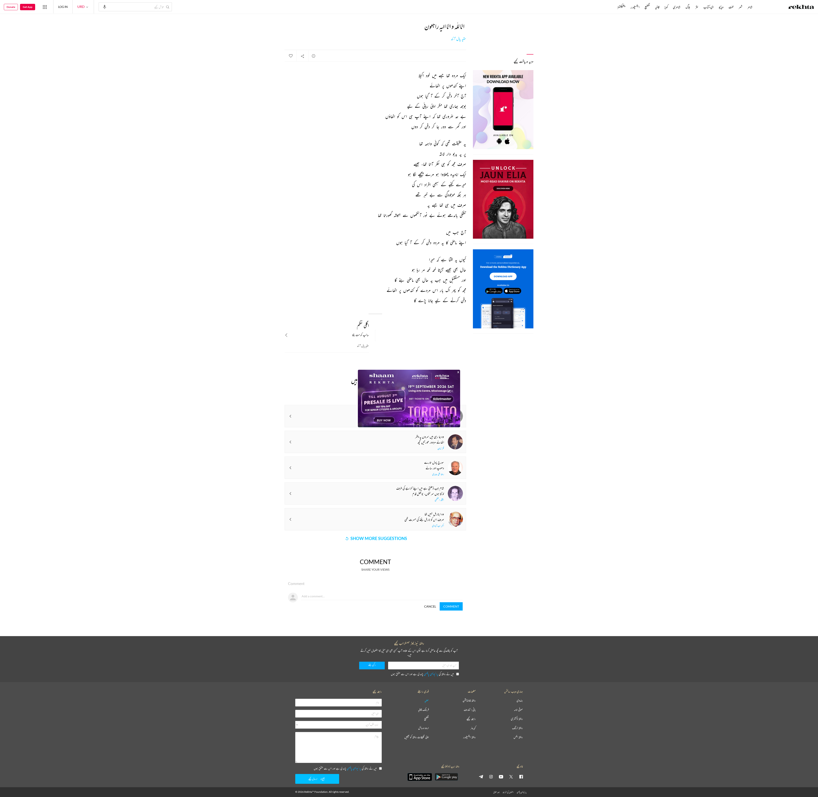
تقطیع (647, 7)
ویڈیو (721, 7)
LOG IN (63, 7)
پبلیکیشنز (621, 7)
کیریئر (473, 728)
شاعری (676, 7)
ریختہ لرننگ (517, 728)
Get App (27, 7)
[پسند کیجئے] (291, 56)
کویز (666, 7)
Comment (451, 606)
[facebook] (521, 776)
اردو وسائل (423, 728)
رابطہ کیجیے (471, 719)
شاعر (749, 7)
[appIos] (420, 777)
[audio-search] (105, 6)
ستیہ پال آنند (458, 39)
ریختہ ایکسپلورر (469, 737)
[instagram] (491, 776)
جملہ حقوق (496, 792)
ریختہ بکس (518, 737)
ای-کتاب (708, 7)
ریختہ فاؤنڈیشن (469, 700)
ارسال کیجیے (312, 779)
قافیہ (657, 7)
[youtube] (501, 776)
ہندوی (520, 700)
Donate (11, 7)
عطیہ (427, 700)
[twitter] (511, 776)
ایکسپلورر (635, 7)
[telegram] (481, 776)
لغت (731, 7)
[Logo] (801, 7)
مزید (610, 7)
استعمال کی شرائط (508, 792)
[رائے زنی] (313, 56)
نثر (696, 7)
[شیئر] (302, 56)
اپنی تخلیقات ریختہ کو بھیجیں (416, 737)
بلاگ (688, 7)
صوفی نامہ (518, 710)
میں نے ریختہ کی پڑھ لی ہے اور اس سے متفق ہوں (422, 674)
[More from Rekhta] (45, 7)
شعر (740, 7)
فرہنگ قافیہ (423, 710)
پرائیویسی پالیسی (431, 674)
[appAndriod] (446, 777)
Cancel (430, 606)
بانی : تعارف (470, 710)
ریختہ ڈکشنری (517, 719)
